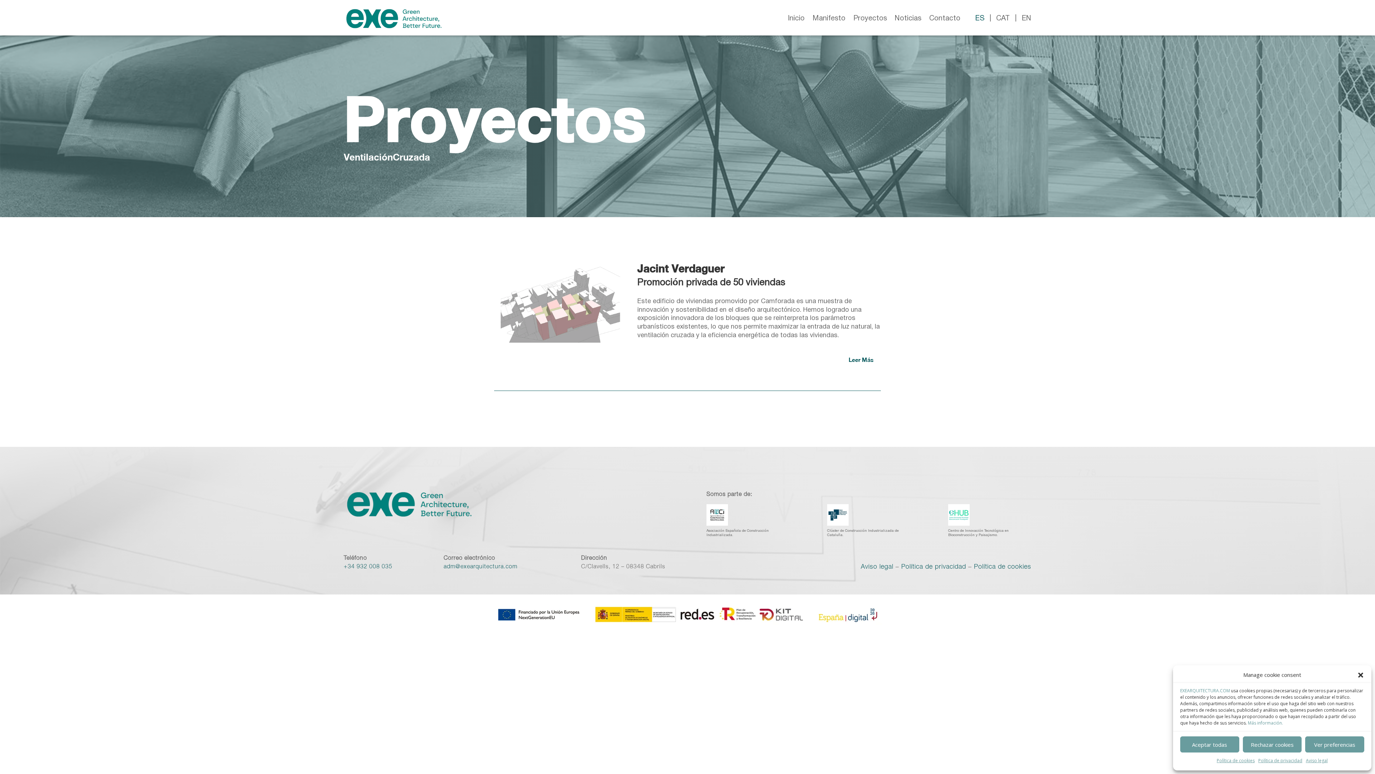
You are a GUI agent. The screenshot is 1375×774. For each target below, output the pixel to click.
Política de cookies (1236, 761)
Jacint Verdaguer (681, 268)
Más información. (1265, 723)
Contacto (944, 18)
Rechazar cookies (1272, 744)
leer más (861, 359)
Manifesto (828, 18)
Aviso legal (1317, 761)
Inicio (796, 18)
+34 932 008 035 (368, 567)
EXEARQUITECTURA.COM (1205, 691)
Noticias (908, 18)
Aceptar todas (1209, 744)
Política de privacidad (1280, 761)
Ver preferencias (1334, 744)
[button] (1360, 675)
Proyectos (870, 18)
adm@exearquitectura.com (480, 567)
